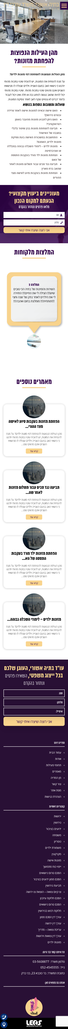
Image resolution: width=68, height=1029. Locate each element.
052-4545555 (52, 967)
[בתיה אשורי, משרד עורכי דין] (34, 10)
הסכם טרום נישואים (50, 873)
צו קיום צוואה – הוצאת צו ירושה (43, 892)
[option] (34, 307)
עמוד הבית (55, 752)
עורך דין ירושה (53, 923)
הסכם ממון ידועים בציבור (47, 879)
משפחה (56, 835)
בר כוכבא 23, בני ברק (43, 973)
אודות (58, 759)
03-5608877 (49, 962)
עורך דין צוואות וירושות (48, 936)
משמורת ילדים (53, 848)
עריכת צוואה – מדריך (49, 930)
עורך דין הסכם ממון (50, 917)
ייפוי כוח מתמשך (52, 867)
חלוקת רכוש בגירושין (49, 911)
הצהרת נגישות (53, 797)
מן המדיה (56, 778)
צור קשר (56, 784)
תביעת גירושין (53, 885)
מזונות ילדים (54, 942)
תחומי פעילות (53, 765)
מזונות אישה (54, 860)
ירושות (57, 816)
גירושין (57, 822)
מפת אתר (56, 790)
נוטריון (57, 841)
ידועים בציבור (53, 829)
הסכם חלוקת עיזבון (50, 898)
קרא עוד (34, 451)
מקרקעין (56, 854)
